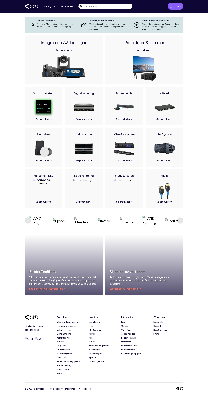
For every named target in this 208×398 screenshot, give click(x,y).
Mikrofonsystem (64, 353)
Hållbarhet (126, 342)
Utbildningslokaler (97, 361)
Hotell (91, 326)
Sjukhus (92, 357)
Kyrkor (92, 342)
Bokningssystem (64, 330)
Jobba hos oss (128, 334)
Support (157, 326)
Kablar (60, 373)
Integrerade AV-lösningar (68, 322)
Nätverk (60, 342)
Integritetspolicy (72, 389)
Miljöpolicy (87, 389)
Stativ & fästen (63, 369)
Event (156, 334)
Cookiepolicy (56, 389)
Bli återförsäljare (128, 338)
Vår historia (126, 330)
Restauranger (95, 353)
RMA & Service (160, 330)
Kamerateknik (63, 338)
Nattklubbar (94, 349)
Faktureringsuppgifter (131, 353)
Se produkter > (64, 50)
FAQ (123, 322)
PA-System (62, 357)
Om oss (124, 326)
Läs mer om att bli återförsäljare (46, 288)
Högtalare (61, 345)
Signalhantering (64, 334)
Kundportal (158, 322)
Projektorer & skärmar (67, 326)
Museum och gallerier (99, 345)
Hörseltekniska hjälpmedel (69, 361)
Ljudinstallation (63, 349)
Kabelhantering (64, 365)
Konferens (94, 338)
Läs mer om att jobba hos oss (125, 288)
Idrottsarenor (95, 330)
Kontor (92, 334)
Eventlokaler (95, 322)
